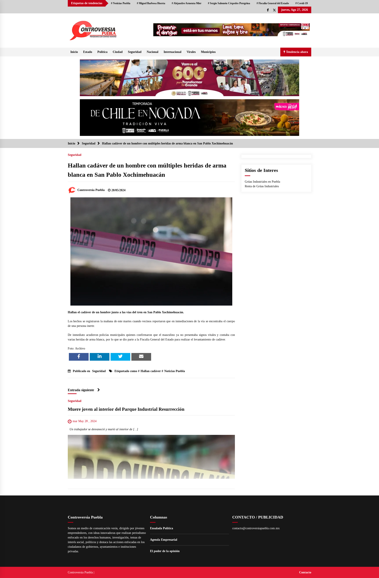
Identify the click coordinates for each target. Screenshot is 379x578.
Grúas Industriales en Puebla (262, 181)
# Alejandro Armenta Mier (186, 3)
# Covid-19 (301, 3)
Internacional (172, 52)
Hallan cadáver (151, 371)
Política (102, 52)
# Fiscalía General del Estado (273, 3)
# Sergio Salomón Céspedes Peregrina (229, 3)
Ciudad (118, 52)
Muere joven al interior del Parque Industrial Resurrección (126, 409)
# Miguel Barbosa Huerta (151, 3)
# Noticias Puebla (120, 3)
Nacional (152, 52)
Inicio (74, 52)
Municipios (208, 52)
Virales (191, 52)
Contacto (305, 572)
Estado (87, 52)
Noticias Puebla (174, 371)
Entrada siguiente (81, 390)
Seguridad (134, 52)
